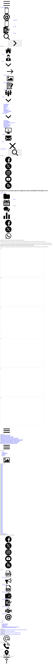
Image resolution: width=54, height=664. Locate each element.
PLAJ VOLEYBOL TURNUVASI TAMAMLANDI (7, 631)
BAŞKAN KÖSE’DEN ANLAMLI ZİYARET (6, 437)
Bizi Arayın (14, 26)
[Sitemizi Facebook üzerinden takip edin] (8, 162)
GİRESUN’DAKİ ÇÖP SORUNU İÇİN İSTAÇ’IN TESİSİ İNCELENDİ (10, 632)
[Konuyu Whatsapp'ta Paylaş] (8, 238)
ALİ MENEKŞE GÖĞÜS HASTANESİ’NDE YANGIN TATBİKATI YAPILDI (11, 440)
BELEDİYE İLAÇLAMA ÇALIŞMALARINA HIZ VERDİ (8, 443)
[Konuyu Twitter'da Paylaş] (8, 232)
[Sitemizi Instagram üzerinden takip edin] (8, 175)
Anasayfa (1, 192)
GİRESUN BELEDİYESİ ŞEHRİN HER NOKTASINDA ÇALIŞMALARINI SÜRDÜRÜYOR (13, 629)
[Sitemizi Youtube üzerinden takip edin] (8, 182)
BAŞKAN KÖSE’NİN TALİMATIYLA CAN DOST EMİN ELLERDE (10, 634)
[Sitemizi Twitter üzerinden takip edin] (8, 169)
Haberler (5, 192)
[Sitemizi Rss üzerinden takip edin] (8, 188)
